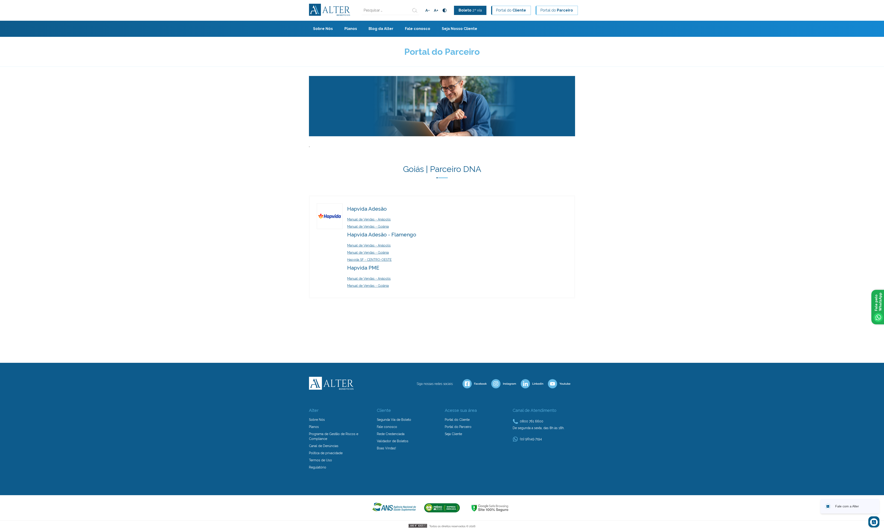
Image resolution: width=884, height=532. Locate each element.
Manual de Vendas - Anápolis (369, 219)
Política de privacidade (326, 453)
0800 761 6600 (531, 421)
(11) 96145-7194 (531, 439)
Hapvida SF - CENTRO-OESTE (369, 260)
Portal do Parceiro (458, 427)
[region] (442, 110)
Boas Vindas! (386, 448)
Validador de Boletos (392, 441)
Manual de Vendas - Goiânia (368, 226)
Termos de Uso (320, 460)
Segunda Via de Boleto (394, 420)
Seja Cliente (453, 434)
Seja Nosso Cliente (459, 28)
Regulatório (317, 467)
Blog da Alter (381, 28)
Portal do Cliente (457, 420)
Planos (350, 28)
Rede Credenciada (390, 434)
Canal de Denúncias (323, 446)
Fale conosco (417, 28)
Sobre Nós (323, 28)
